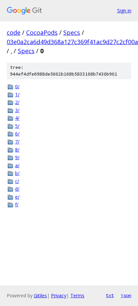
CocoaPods (42, 32)
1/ (17, 94)
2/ (17, 102)
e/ (17, 197)
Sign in (124, 10)
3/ (17, 110)
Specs (71, 32)
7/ (17, 141)
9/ (17, 157)
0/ (17, 86)
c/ (17, 181)
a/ (17, 165)
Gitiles (40, 295)
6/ (17, 133)
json (126, 295)
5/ (17, 126)
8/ (17, 149)
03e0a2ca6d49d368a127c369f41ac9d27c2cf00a (72, 42)
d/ (17, 189)
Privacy (58, 295)
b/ (17, 173)
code (13, 32)
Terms (77, 295)
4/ (17, 118)
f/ (16, 204)
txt (110, 295)
